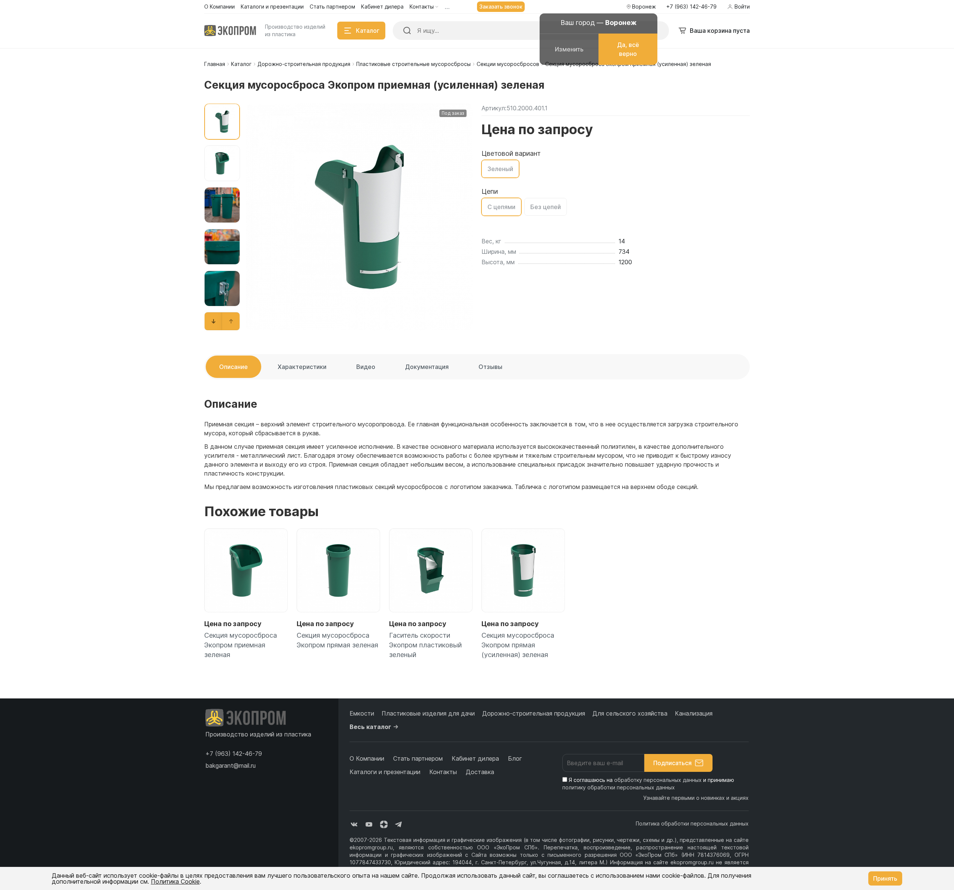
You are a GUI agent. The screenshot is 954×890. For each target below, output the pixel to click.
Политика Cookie (175, 881)
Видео (365, 366)
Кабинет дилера (475, 758)
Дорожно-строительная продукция (304, 64)
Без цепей (545, 207)
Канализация (694, 713)
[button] (213, 321)
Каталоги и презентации (385, 772)
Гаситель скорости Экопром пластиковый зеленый (425, 645)
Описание (233, 366)
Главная (214, 64)
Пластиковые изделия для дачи (428, 713)
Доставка (480, 772)
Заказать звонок (500, 6)
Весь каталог (370, 726)
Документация (427, 366)
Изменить (569, 49)
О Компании (367, 758)
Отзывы (490, 366)
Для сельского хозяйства (630, 713)
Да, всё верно (628, 49)
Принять (885, 878)
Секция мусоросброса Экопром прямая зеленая (337, 640)
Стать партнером (418, 758)
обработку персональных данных (658, 780)
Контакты (443, 772)
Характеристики (302, 366)
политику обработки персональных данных (618, 787)
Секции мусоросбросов (508, 64)
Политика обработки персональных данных (692, 823)
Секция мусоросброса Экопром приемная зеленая (240, 645)
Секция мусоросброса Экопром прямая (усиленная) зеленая (517, 645)
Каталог (241, 64)
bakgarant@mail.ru (230, 765)
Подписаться (672, 763)
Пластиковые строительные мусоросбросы (413, 64)
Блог (515, 758)
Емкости (362, 713)
